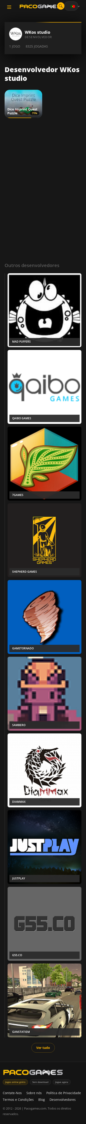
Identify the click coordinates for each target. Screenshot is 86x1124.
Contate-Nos (12, 1093)
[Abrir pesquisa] (60, 6)
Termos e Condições (18, 1099)
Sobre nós (34, 1093)
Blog (41, 1099)
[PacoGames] (33, 1073)
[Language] (75, 6)
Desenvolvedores (63, 1099)
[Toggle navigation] (9, 7)
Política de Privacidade (63, 1093)
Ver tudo (43, 1047)
